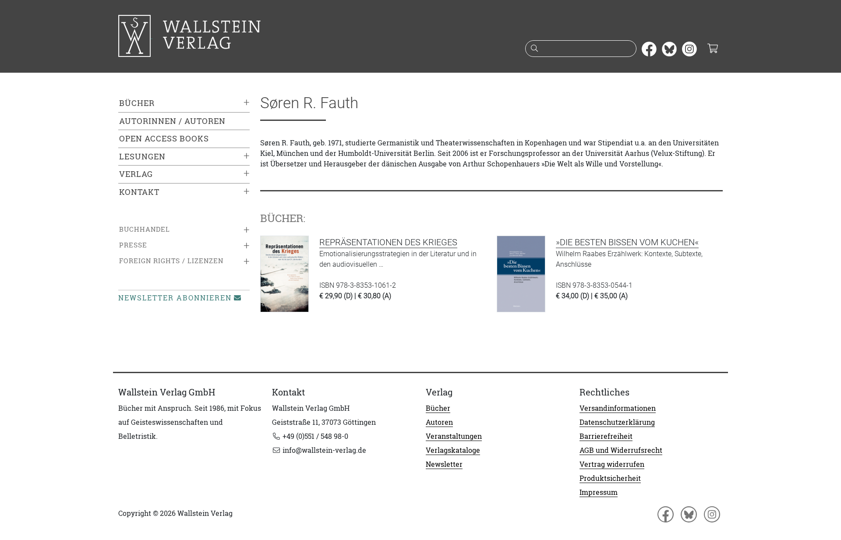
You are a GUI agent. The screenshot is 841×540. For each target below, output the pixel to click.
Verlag (136, 174)
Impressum (599, 492)
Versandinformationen (618, 408)
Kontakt (139, 192)
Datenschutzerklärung (617, 422)
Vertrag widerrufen (612, 464)
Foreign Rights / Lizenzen (171, 260)
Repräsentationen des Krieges (388, 242)
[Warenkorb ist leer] (712, 49)
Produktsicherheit (610, 478)
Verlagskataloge (453, 450)
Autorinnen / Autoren (172, 121)
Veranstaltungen (454, 436)
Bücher (137, 103)
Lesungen (142, 156)
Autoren (439, 422)
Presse (133, 245)
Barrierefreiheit (606, 436)
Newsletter (444, 464)
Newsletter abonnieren (175, 298)
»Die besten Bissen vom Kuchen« (627, 242)
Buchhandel (144, 229)
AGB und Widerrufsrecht (621, 450)
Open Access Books (164, 138)
